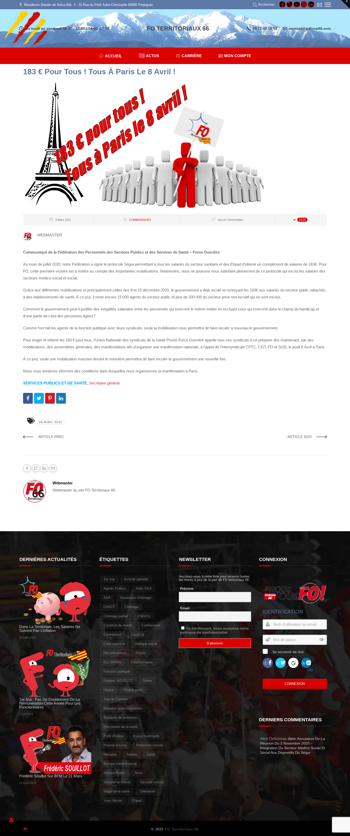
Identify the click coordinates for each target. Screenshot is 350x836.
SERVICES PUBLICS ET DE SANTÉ (55, 383)
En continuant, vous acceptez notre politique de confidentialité (214, 630)
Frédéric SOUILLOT (118, 681)
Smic (138, 773)
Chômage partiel (116, 616)
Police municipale (146, 736)
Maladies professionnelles (123, 708)
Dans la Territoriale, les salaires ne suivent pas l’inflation (49, 628)
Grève (147, 681)
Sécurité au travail (117, 782)
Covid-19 (137, 634)
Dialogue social (146, 644)
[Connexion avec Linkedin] (306, 662)
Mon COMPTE (237, 56)
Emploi (141, 653)
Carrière (192, 56)
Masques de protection (120, 717)
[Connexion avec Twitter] (280, 662)
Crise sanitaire (114, 644)
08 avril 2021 (50, 422)
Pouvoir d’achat (115, 745)
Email (185, 608)
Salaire (132, 754)
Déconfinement (115, 653)
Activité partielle (136, 579)
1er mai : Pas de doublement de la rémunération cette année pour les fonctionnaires (49, 703)
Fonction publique (117, 671)
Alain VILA (144, 588)
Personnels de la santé (121, 727)
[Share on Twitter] (39, 398)
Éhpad (136, 800)
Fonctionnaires (142, 662)
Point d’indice (113, 736)
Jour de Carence (116, 699)
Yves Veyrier (113, 800)
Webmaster (63, 483)
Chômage (132, 607)
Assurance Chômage (135, 598)
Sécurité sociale (152, 782)
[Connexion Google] (293, 662)
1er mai (109, 579)
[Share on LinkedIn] (61, 398)
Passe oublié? (274, 695)
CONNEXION (295, 684)
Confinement (151, 625)
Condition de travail (118, 625)
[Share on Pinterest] (50, 398)
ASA (107, 598)
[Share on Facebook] (28, 398)
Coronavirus (112, 634)
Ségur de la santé (117, 791)
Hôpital (109, 690)
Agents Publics (115, 588)
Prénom (186, 589)
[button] (264, 5)
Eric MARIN (112, 662)
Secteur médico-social (120, 764)
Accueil (113, 56)
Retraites (110, 754)
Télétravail (147, 791)
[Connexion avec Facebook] (268, 662)
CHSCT (109, 607)
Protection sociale (149, 745)
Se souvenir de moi (288, 652)
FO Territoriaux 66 (182, 829)
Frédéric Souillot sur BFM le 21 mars (50, 776)
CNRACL (144, 616)
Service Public (114, 773)
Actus (152, 56)
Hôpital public (133, 690)
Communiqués (140, 219)
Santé (151, 754)
